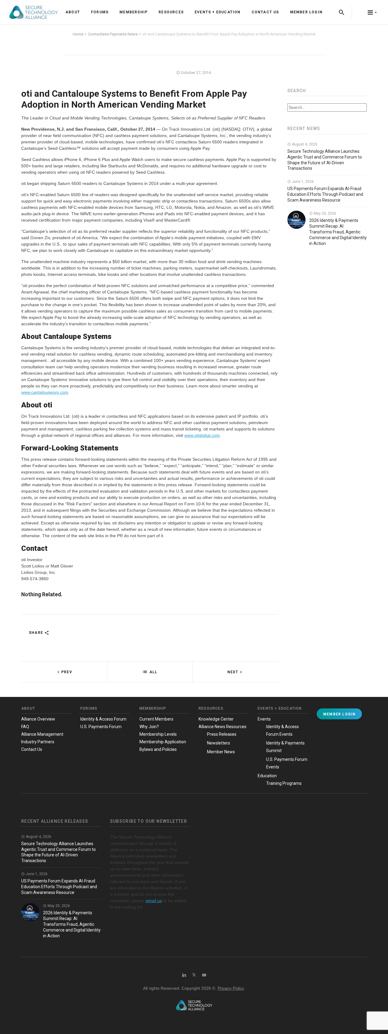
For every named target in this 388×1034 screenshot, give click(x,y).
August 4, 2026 (304, 144)
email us (154, 900)
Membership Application (162, 741)
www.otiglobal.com (202, 435)
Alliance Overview (38, 719)
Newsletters (218, 743)
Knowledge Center (216, 719)
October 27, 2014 (195, 72)
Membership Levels (158, 734)
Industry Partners (37, 741)
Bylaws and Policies (158, 749)
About (72, 12)
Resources (171, 12)
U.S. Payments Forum (101, 726)
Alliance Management (42, 734)
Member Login (306, 12)
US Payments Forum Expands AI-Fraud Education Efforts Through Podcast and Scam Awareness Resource (325, 194)
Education (267, 775)
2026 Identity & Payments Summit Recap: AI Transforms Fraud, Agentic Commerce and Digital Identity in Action (338, 232)
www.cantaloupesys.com (44, 392)
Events (264, 719)
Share (36, 633)
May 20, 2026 (324, 213)
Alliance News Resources (222, 726)
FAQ (25, 726)
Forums (100, 12)
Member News (221, 751)
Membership (133, 12)
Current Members (156, 719)
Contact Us (265, 12)
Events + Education (218, 12)
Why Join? (149, 726)
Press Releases (221, 734)
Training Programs (284, 783)
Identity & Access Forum (103, 719)
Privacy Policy (231, 988)
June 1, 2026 (302, 181)
